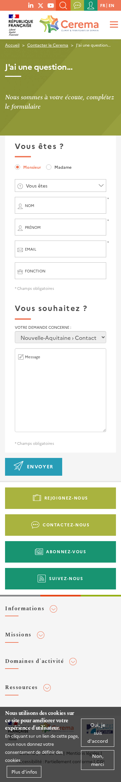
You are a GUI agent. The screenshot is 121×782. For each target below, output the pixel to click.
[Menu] (113, 24)
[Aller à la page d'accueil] (67, 22)
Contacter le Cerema (47, 45)
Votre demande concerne (42, 327)
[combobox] (60, 185)
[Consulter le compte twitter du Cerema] (41, 5)
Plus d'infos (24, 771)
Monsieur (32, 167)
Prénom (33, 227)
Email (30, 249)
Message (32, 357)
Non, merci (97, 759)
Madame (63, 167)
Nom (29, 205)
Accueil (12, 45)
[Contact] (77, 5)
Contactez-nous (66, 524)
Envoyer (40, 466)
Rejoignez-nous (66, 498)
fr (102, 5)
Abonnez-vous (66, 551)
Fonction (35, 271)
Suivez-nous (66, 578)
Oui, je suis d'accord (97, 732)
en (111, 5)
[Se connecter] (90, 5)
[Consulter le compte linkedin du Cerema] (30, 5)
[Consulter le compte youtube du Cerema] (50, 5)
